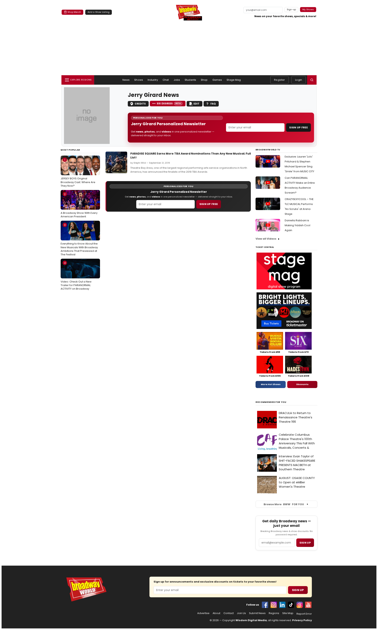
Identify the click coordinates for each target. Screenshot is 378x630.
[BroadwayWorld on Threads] (299, 604)
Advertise (203, 613)
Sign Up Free (298, 127)
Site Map (287, 613)
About (216, 613)
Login (298, 80)
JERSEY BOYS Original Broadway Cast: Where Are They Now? (78, 172)
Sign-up (291, 9)
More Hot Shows (271, 384)
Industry (153, 80)
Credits (140, 103)
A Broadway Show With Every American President (79, 205)
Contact (228, 613)
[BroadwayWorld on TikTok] (291, 604)
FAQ (213, 103)
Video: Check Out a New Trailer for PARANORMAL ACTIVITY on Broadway (76, 276)
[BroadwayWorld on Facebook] (265, 604)
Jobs (177, 80)
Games (217, 80)
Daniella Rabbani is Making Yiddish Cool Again (297, 225)
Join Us (241, 613)
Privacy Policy (302, 620)
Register (279, 80)
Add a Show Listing (98, 12)
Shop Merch (74, 12)
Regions (274, 613)
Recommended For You (271, 402)
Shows (138, 80)
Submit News (257, 613)
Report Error (304, 614)
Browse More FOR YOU (284, 504)
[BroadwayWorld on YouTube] (308, 604)
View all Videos (266, 239)
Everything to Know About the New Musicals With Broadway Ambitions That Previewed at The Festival (79, 239)
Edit (196, 103)
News (126, 80)
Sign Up (298, 590)
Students (190, 80)
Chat (166, 80)
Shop (204, 80)
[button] (312, 80)
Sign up (305, 543)
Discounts (302, 384)
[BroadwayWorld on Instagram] (273, 604)
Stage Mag (234, 80)
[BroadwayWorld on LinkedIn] (282, 604)
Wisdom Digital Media (251, 620)
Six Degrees (169, 103)
